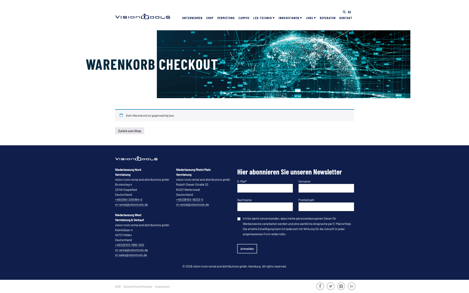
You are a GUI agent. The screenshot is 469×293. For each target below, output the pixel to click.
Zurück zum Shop (129, 131)
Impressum (162, 286)
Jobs (309, 18)
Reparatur (328, 18)
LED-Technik (262, 18)
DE (349, 12)
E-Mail (242, 181)
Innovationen (289, 18)
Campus (244, 18)
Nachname (244, 200)
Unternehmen (192, 18)
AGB (118, 286)
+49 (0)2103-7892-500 (129, 245)
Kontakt (345, 18)
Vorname (304, 181)
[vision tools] (142, 11)
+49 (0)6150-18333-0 (189, 199)
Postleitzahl (306, 200)
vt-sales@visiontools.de (131, 255)
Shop (210, 18)
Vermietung (226, 18)
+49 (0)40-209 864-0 (128, 199)
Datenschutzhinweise (137, 286)
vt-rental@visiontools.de (131, 204)
